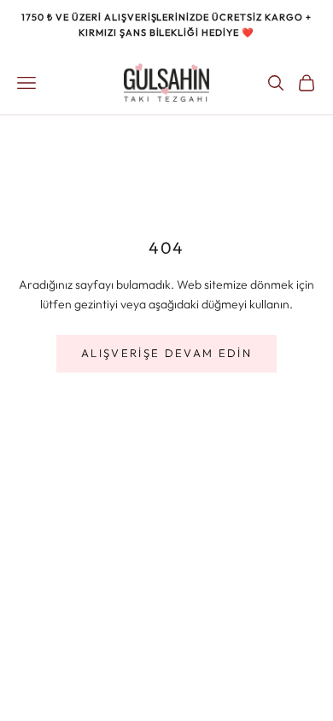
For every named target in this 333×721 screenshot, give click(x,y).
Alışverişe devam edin (166, 353)
